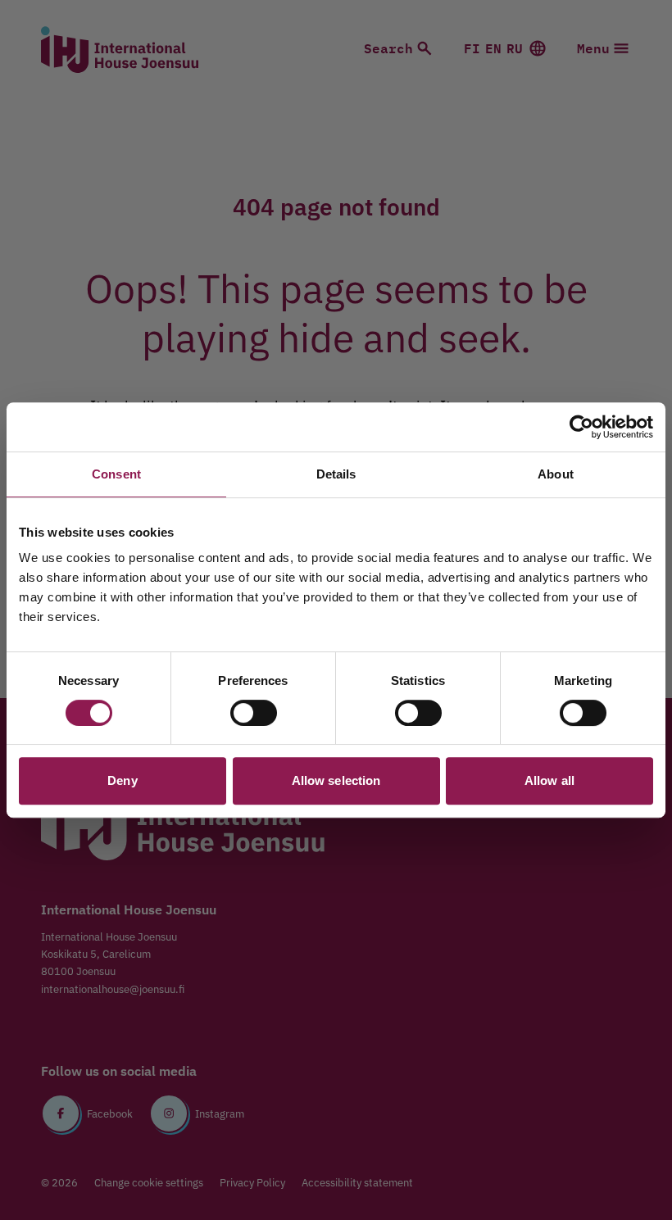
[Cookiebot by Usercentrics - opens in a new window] (581, 427)
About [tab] (556, 474)
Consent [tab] (116, 474)
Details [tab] (336, 474)
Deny (122, 780)
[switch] (253, 713)
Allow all (549, 780)
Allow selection (336, 780)
